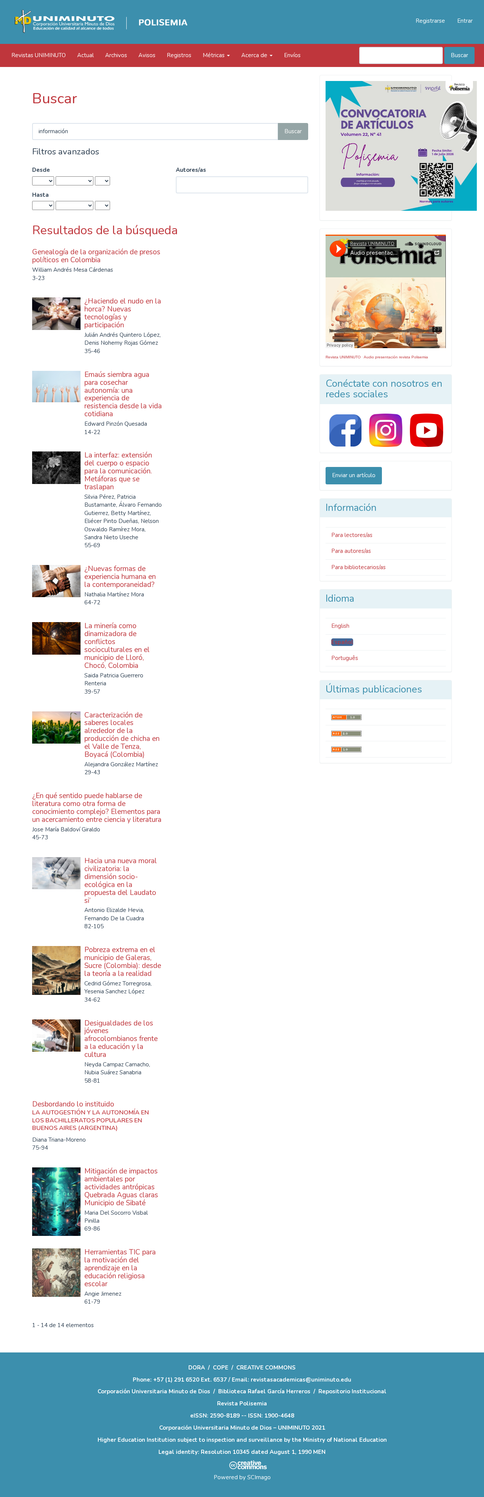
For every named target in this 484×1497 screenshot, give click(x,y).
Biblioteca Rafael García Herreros (264, 1391)
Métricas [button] (214, 55)
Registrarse (430, 21)
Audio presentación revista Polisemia (396, 357)
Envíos (292, 55)
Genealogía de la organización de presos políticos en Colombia (96, 256)
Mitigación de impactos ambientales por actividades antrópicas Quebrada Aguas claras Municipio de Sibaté (121, 1187)
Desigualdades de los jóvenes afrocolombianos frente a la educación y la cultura (121, 1039)
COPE (220, 1367)
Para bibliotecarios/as (358, 567)
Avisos (146, 55)
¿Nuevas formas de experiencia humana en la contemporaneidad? (120, 577)
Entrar (465, 21)
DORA (196, 1367)
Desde (41, 170)
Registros (179, 55)
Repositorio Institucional (352, 1391)
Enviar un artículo (353, 475)
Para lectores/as (351, 535)
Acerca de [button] (255, 55)
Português (344, 658)
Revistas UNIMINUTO (38, 55)
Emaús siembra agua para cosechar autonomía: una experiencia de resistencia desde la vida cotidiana (123, 394)
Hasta (40, 195)
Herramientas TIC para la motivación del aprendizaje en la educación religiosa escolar (120, 1268)
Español (342, 642)
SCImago (259, 1477)
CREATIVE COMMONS (266, 1367)
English (340, 626)
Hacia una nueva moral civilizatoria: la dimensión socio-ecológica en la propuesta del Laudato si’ (120, 880)
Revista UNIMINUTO (343, 357)
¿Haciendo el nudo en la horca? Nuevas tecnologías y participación (122, 313)
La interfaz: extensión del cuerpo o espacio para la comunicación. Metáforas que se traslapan (118, 471)
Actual (85, 55)
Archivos (116, 55)
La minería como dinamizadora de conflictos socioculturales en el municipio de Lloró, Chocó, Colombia (117, 645)
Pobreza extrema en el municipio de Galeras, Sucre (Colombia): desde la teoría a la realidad (122, 962)
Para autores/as (351, 551)
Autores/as (191, 170)
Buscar (459, 55)
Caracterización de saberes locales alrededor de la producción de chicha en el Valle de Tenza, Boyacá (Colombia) (122, 734)
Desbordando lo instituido (90, 1115)
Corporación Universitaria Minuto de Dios (154, 1391)
